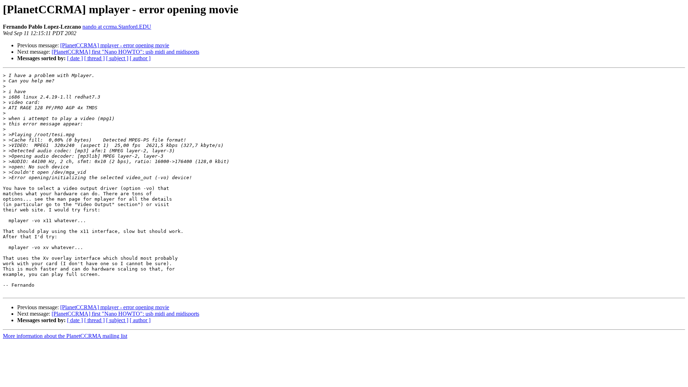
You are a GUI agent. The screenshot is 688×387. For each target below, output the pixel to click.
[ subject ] (117, 58)
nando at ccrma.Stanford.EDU (116, 27)
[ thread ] (94, 58)
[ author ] (140, 58)
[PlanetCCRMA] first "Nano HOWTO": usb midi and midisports (125, 52)
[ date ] (75, 58)
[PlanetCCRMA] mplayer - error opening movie (114, 45)
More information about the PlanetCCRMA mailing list (65, 336)
